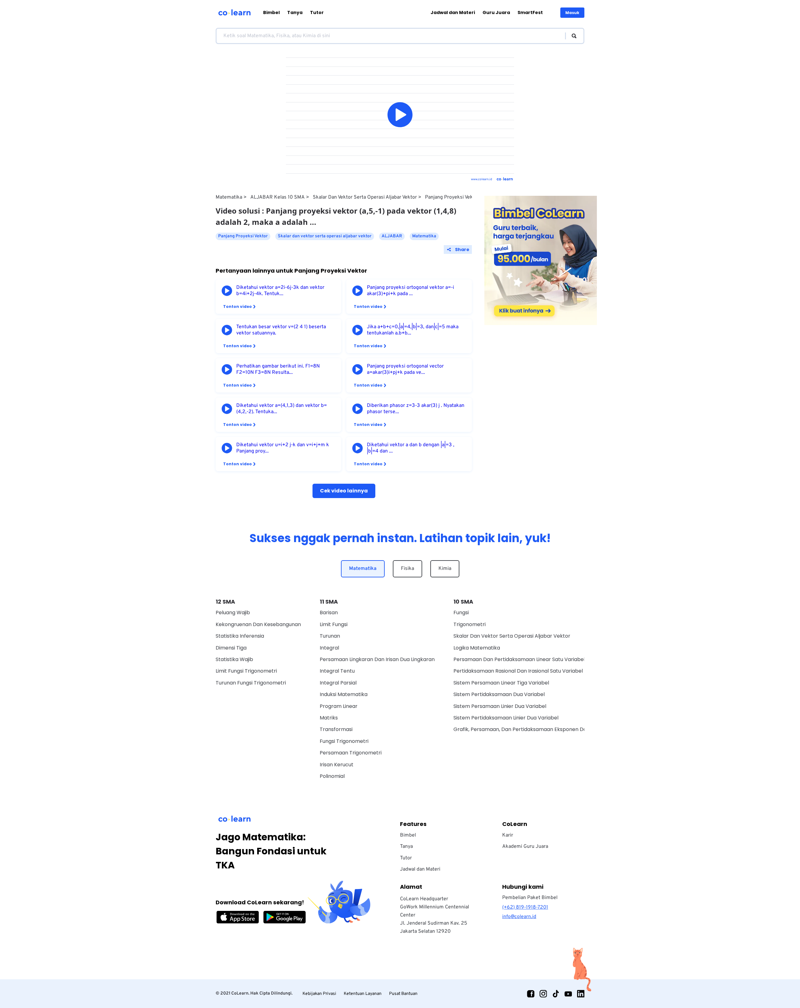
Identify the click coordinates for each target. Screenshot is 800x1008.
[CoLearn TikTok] (555, 993)
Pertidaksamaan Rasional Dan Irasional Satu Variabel (518, 670)
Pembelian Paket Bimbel (530, 898)
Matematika (229, 197)
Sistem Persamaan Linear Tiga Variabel (501, 682)
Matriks (329, 717)
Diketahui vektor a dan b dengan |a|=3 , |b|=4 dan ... (410, 448)
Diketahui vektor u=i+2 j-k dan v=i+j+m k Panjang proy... (282, 448)
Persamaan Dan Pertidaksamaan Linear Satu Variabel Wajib (526, 659)
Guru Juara (496, 12)
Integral (329, 647)
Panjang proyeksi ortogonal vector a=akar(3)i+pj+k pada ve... (405, 369)
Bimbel (271, 12)
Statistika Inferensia (240, 636)
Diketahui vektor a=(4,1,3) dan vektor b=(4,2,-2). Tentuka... (281, 409)
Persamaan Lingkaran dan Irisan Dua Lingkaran (377, 659)
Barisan (329, 612)
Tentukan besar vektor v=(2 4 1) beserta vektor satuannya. (281, 330)
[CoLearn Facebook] (530, 993)
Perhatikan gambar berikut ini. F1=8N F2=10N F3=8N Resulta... (278, 369)
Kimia (444, 569)
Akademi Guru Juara (525, 846)
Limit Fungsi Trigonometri (246, 670)
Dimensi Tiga (231, 647)
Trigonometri (469, 624)
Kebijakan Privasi (319, 993)
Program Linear (339, 706)
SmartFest (530, 12)
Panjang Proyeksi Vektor (452, 197)
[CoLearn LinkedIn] (580, 993)
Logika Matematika (476, 647)
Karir (507, 835)
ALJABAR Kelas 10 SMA (277, 197)
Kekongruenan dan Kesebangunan (258, 624)
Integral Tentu (337, 670)
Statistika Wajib (234, 659)
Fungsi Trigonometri (344, 741)
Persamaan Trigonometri (351, 752)
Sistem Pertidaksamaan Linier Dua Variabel (505, 717)
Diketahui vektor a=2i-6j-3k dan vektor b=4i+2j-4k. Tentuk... (280, 290)
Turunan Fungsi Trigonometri (251, 682)
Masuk (572, 12)
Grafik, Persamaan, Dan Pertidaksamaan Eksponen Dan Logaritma (534, 729)
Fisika (407, 569)
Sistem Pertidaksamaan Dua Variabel (499, 694)
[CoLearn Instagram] (543, 993)
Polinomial (332, 776)
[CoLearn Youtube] (568, 993)
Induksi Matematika (344, 694)
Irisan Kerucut (336, 764)
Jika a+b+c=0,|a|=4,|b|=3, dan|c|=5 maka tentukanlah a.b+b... (412, 330)
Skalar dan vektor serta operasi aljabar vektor (365, 197)
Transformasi (336, 729)
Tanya (294, 12)
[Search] (571, 35)
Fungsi (461, 612)
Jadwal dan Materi (453, 12)
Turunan (330, 636)
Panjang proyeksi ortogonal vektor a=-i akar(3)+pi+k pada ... (410, 290)
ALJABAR (392, 236)
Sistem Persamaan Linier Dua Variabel (499, 706)
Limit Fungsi (334, 624)
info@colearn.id (519, 917)
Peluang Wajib (233, 612)
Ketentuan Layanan (363, 993)
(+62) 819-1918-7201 (525, 907)
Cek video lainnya (344, 490)
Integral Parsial (338, 682)
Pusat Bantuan (403, 993)
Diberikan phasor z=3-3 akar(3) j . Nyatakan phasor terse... (415, 409)
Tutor (317, 12)
